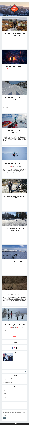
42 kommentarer (20, 133)
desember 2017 (5, 398)
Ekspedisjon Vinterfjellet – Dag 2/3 (14, 131)
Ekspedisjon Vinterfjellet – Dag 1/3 (14, 164)
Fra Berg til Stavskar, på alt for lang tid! (8, 378)
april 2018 (4, 393)
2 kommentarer (20, 263)
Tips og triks (4, 404)
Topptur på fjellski (14, 261)
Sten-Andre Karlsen (14, 68)
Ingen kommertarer (19, 166)
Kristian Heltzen (14, 166)
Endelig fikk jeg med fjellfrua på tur (14, 325)
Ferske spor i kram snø (14, 293)
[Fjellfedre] (14, 8)
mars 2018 (4, 394)
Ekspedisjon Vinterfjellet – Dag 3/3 (14, 98)
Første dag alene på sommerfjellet (7, 382)
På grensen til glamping (14, 66)
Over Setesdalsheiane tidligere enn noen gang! (14, 34)
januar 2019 (4, 389)
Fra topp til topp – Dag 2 (6, 379)
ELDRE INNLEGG (14, 342)
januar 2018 (4, 397)
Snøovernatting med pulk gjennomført (14, 229)
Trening (4, 405)
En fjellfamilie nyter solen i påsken (14, 197)
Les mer (15, 45)
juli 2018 (4, 390)
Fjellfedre (4, 0)
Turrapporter (4, 407)
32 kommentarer (19, 68)
